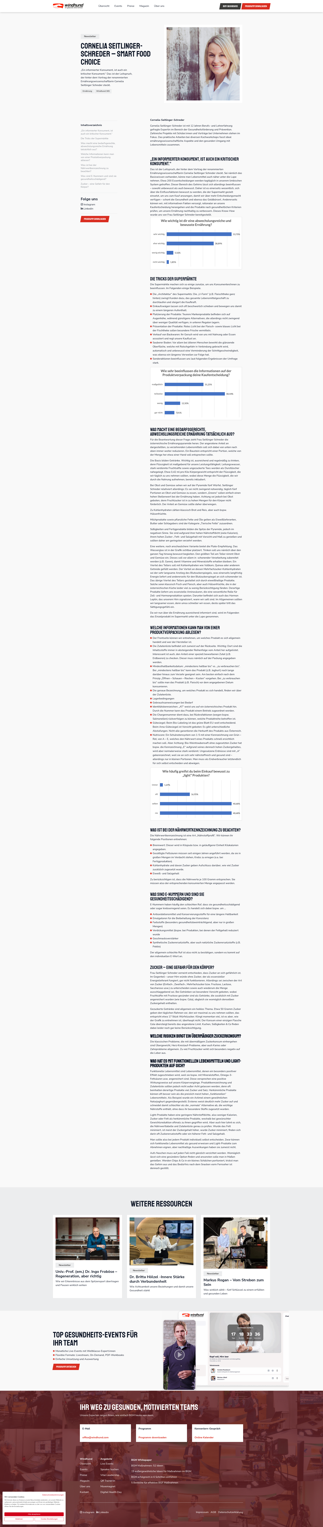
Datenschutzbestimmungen (53, 1495)
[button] (72, 6)
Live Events (106, 1463)
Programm (256, 6)
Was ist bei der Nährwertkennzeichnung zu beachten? (95, 168)
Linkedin (88, 208)
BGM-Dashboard (230, 6)
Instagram (89, 204)
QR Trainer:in (107, 1480)
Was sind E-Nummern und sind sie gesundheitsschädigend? (98, 178)
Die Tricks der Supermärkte (94, 138)
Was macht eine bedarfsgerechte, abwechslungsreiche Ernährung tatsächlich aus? (98, 146)
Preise (130, 6)
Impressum (202, 1512)
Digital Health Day (111, 1492)
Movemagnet (107, 1486)
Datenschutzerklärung (230, 1512)
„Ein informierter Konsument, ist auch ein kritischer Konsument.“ (97, 132)
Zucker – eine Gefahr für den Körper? (95, 185)
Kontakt (84, 1492)
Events (118, 6)
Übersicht (103, 6)
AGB (213, 1512)
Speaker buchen (109, 1469)
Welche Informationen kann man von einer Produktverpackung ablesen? (97, 157)
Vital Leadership (109, 1475)
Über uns (159, 6)
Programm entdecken (66, 1366)
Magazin (144, 6)
